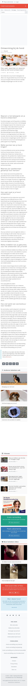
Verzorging (14, 10)
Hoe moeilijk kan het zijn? (8, 580)
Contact (14, 661)
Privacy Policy (14, 663)
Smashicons (17, 682)
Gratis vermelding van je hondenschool (14, 653)
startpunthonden (2, 6)
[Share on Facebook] (7, 363)
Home (2, 10)
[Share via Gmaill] (17, 363)
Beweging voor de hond (8, 387)
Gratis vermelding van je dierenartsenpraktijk (14, 650)
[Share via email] (13, 363)
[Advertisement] (14, 30)
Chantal (6, 51)
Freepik (23, 680)
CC (20, 680)
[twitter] (10, 615)
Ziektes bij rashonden (14, 628)
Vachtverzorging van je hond (9, 403)
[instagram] (16, 615)
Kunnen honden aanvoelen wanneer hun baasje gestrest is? (17, 487)
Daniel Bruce (11, 682)
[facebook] (7, 615)
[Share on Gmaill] (10, 363)
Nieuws (7, 453)
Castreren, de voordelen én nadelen (11, 420)
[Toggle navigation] (25, 6)
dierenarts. (9, 357)
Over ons (14, 669)
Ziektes (4, 72)
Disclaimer (14, 666)
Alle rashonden (14, 625)
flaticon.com (16, 680)
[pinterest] (19, 615)
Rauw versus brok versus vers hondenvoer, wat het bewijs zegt (17, 468)
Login (17, 2)
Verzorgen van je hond (14, 631)
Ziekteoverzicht (7, 10)
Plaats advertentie (8, 2)
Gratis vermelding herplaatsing (14, 647)
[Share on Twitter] (3, 363)
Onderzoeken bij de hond (14, 637)
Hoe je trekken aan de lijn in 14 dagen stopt (17, 458)
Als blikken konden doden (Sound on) (11, 562)
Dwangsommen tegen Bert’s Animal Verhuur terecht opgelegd (16, 478)
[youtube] (13, 615)
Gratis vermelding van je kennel (14, 644)
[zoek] (26, 12)
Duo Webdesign (18, 677)
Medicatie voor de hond (14, 634)
